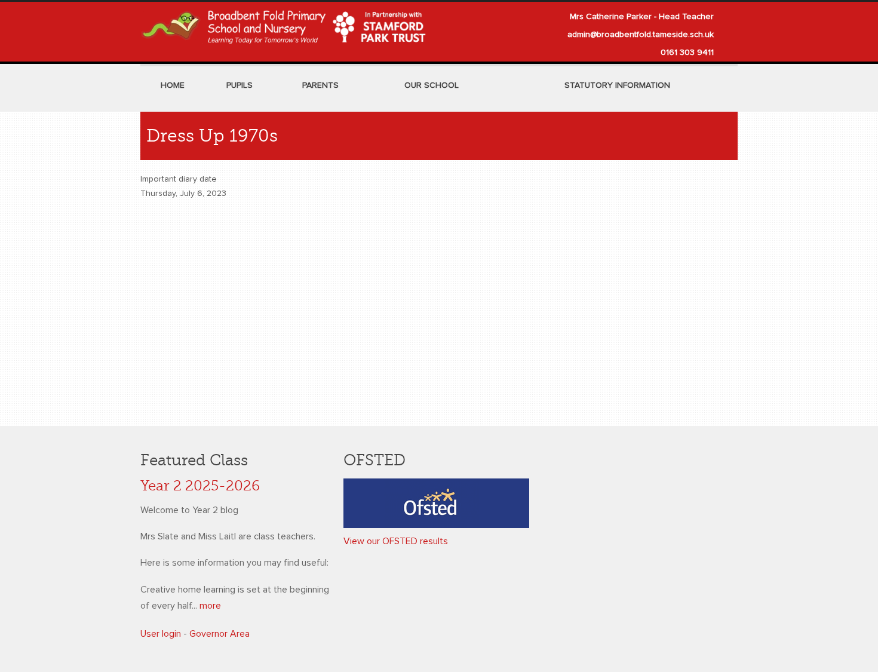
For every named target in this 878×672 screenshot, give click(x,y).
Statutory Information (617, 85)
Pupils (239, 85)
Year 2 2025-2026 (200, 486)
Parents (320, 85)
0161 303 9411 (687, 52)
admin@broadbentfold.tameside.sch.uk (640, 34)
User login (160, 634)
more (210, 605)
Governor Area (219, 634)
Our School (431, 85)
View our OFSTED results (395, 541)
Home (173, 85)
